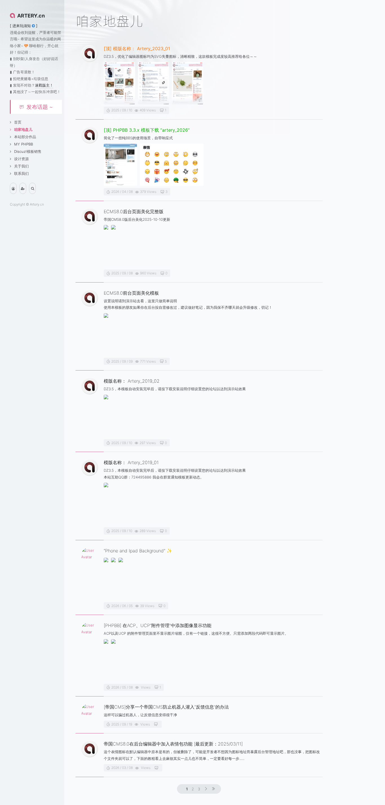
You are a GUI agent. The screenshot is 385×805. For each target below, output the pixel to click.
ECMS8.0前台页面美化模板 (131, 293)
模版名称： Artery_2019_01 (131, 462)
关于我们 (21, 166)
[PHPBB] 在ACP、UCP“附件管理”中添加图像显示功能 (157, 625)
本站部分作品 (25, 136)
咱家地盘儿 (23, 129)
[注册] (22, 188)
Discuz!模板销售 (27, 151)
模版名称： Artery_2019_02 (132, 381)
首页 (17, 122)
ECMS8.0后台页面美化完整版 (133, 211)
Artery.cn (37, 204)
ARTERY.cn (31, 16)
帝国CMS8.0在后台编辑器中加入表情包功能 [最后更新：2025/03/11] (173, 744)
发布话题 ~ (39, 106)
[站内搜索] (32, 188)
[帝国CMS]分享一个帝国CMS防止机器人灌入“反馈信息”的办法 (166, 707)
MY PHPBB (23, 144)
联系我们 (21, 173)
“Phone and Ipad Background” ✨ (138, 550)
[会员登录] (13, 188)
